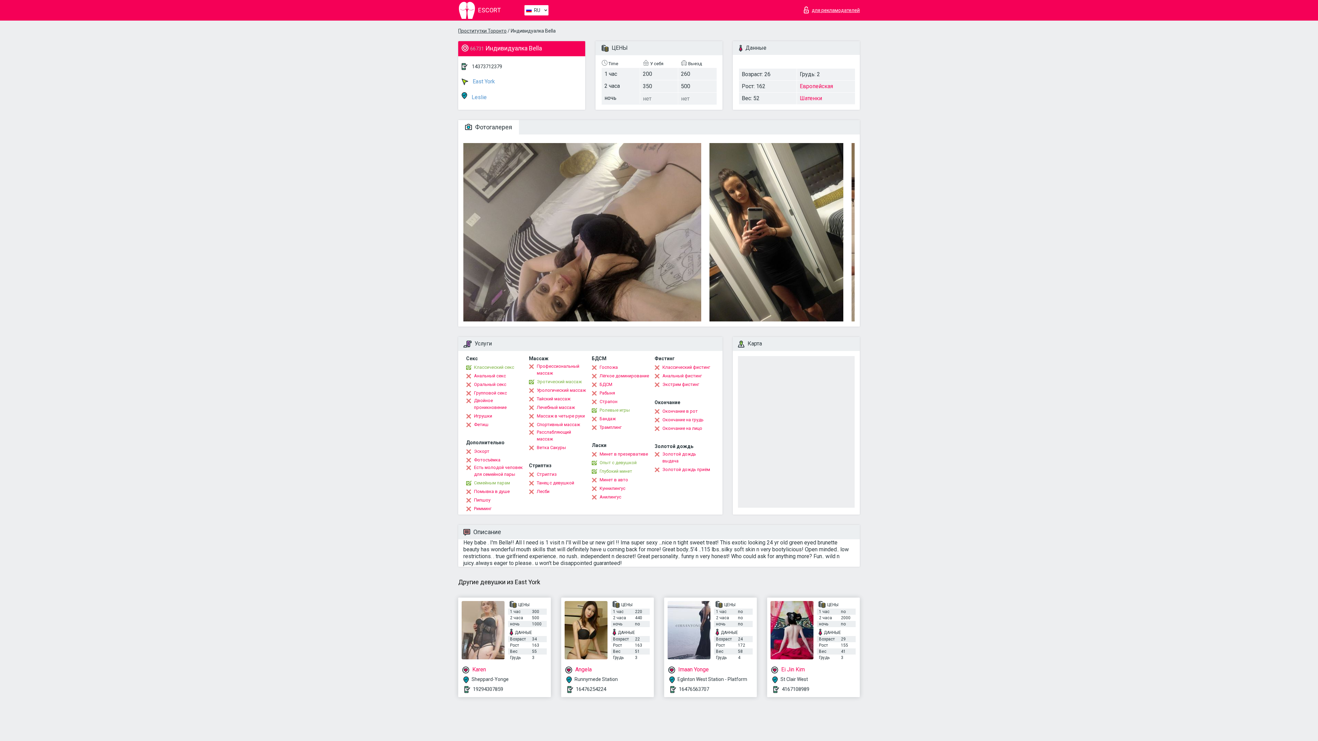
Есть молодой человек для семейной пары (498, 471)
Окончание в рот (680, 411)
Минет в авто (614, 479)
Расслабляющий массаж (554, 436)
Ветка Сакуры (551, 447)
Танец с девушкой (555, 482)
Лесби (543, 491)
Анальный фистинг (682, 375)
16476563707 (694, 689)
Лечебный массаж (556, 407)
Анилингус (610, 496)
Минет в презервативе (624, 454)
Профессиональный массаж (558, 370)
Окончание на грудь (683, 419)
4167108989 (795, 689)
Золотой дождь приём (686, 469)
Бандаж (608, 418)
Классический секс (494, 367)
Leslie (478, 97)
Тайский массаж (553, 398)
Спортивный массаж (558, 424)
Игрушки (483, 416)
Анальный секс (490, 375)
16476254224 (591, 689)
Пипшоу (482, 500)
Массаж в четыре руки (561, 416)
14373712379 (487, 66)
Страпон (608, 401)
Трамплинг (611, 427)
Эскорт (481, 451)
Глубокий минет (616, 471)
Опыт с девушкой (618, 462)
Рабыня (607, 393)
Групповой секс (490, 393)
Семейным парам (492, 482)
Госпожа (609, 367)
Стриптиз (547, 474)
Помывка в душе (492, 491)
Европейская (816, 86)
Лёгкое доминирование (624, 375)
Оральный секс (490, 384)
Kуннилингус (612, 488)
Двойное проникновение (490, 404)
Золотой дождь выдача (679, 457)
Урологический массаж (561, 390)
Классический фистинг (686, 367)
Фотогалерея (493, 127)
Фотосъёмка (487, 459)
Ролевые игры (615, 410)
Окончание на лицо (682, 428)
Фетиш (481, 424)
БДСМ (606, 384)
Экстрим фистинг (680, 384)
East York (483, 81)
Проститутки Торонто (482, 31)
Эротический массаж (559, 381)
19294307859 (488, 689)
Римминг (483, 508)
